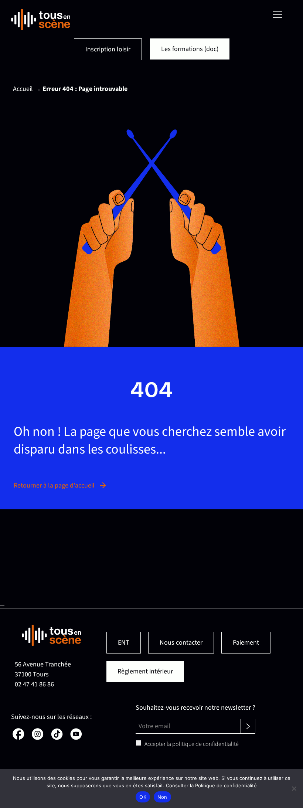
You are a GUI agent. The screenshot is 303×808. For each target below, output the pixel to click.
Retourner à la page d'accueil (54, 485)
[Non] (293, 788)
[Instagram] (37, 738)
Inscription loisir (107, 49)
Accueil (23, 89)
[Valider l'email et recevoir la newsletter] (248, 726)
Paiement (246, 642)
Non (162, 797)
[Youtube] (75, 738)
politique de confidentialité (205, 744)
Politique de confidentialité (226, 785)
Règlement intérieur (145, 671)
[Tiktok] (56, 738)
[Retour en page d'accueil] (40, 19)
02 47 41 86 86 (34, 684)
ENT (123, 642)
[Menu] (277, 14)
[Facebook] (17, 738)
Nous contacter (181, 642)
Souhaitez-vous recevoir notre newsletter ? (195, 707)
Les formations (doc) (189, 49)
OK (142, 797)
